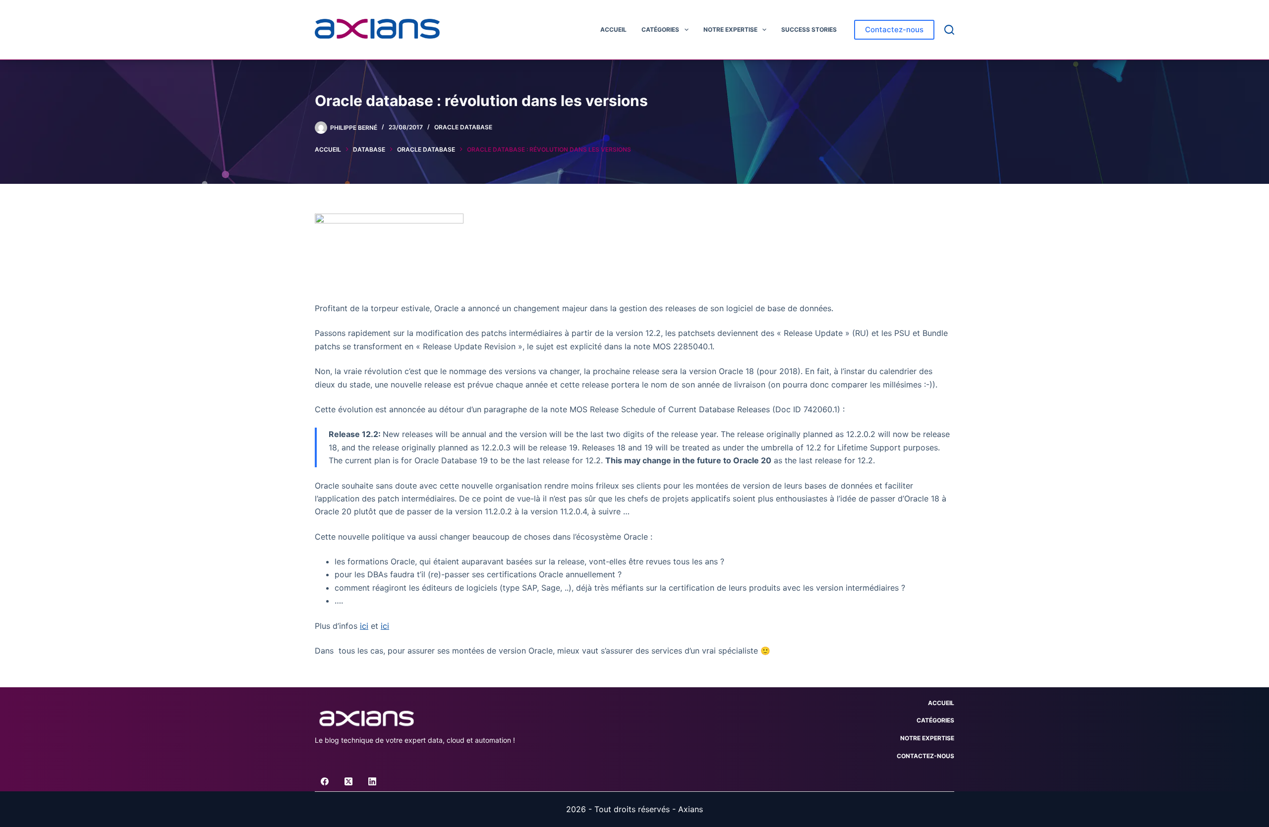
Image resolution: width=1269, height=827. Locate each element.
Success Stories (809, 29)
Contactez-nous (894, 29)
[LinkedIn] (372, 781)
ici (364, 626)
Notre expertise (730, 29)
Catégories (660, 29)
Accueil (613, 29)
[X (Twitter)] (348, 781)
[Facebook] (325, 781)
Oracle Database (463, 127)
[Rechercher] (949, 30)
